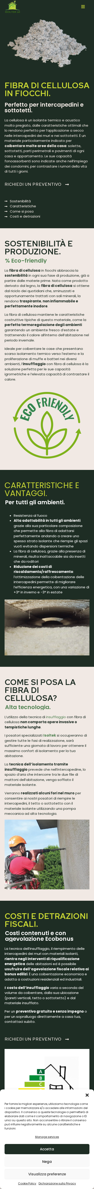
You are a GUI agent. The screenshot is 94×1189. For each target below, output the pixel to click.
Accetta (47, 1149)
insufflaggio (56, 717)
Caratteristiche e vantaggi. (42, 489)
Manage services (47, 1137)
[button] (87, 1095)
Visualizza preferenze (47, 1174)
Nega (47, 1161)
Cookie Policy (27, 1183)
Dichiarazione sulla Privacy (57, 1183)
